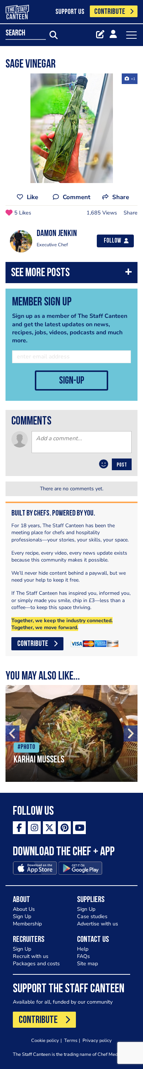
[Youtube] (79, 827)
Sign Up (22, 916)
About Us (24, 909)
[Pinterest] (64, 827)
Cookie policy (45, 1040)
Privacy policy (97, 1040)
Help (82, 949)
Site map (87, 963)
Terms (70, 1040)
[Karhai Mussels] (72, 733)
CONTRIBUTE (109, 12)
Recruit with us (30, 956)
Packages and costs (36, 963)
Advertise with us (97, 923)
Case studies (92, 916)
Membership (27, 923)
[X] (49, 827)
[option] (72, 128)
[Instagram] (34, 827)
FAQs (83, 956)
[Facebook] (19, 827)
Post (122, 465)
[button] (71, 274)
